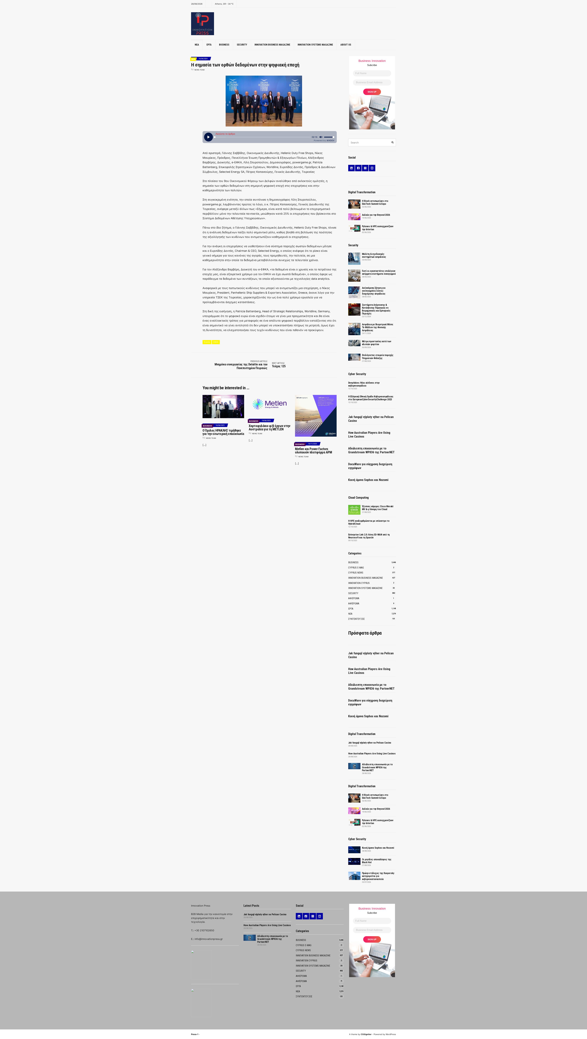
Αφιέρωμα (353, 603)
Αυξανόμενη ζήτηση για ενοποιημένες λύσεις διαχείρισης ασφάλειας (373, 290)
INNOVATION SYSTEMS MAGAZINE (315, 44)
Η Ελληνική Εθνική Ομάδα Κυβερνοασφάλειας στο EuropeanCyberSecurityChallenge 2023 (370, 398)
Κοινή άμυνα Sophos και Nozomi (368, 480)
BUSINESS (224, 44)
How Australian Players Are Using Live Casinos (369, 434)
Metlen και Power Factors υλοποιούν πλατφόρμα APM (313, 450)
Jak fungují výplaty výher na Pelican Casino (371, 419)
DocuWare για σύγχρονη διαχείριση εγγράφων (370, 466)
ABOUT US (345, 44)
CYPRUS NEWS (355, 572)
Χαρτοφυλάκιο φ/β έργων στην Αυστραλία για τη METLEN (269, 427)
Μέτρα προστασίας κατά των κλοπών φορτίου (376, 343)
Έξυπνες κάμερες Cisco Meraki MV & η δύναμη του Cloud (377, 508)
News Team (199, 70)
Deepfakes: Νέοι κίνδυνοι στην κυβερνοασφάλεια (364, 384)
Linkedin (351, 168)
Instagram (365, 168)
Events (207, 342)
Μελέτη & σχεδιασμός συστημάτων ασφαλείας (374, 255)
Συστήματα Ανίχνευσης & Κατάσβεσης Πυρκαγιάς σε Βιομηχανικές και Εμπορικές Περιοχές (376, 309)
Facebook (358, 168)
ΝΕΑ (197, 44)
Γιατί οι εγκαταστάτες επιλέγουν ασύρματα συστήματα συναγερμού (379, 272)
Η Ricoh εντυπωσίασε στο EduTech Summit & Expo (375, 202)
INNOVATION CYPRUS (359, 583)
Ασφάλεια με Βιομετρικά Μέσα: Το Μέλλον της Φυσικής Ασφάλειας (377, 327)
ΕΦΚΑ (215, 342)
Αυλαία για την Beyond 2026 (376, 214)
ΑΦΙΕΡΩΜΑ (353, 598)
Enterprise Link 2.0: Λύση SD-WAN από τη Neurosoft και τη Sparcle (369, 536)
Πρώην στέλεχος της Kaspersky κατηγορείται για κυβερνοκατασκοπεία (378, 876)
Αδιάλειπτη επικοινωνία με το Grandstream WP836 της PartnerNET (371, 450)
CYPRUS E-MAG (356, 567)
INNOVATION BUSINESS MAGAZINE (272, 44)
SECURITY (242, 44)
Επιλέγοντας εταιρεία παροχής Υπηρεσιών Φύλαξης (377, 356)
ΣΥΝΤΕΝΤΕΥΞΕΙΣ (356, 619)
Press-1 (194, 1034)
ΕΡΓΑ (209, 44)
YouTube (372, 168)
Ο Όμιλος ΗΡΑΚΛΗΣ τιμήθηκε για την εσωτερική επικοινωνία (223, 432)
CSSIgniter (366, 1034)
